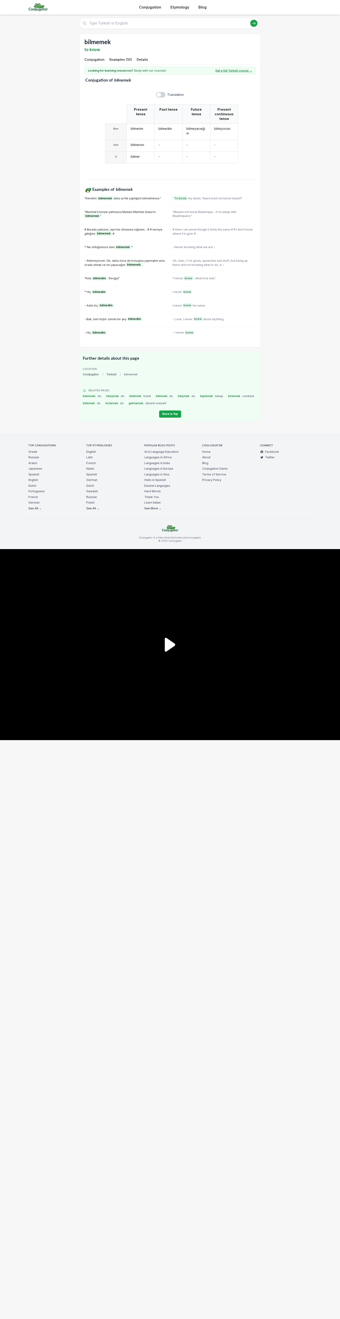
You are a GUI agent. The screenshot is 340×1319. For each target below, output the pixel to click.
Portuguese (36, 491)
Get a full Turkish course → (233, 70)
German (34, 502)
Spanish (33, 474)
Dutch (32, 485)
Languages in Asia (156, 474)
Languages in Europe (158, 468)
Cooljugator (91, 374)
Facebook (272, 451)
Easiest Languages (157, 485)
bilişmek (186, 396)
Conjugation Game (215, 468)
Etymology (179, 7)
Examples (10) (120, 59)
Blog (202, 7)
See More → (152, 508)
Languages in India (157, 463)
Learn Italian (152, 502)
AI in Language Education (161, 451)
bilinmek (164, 396)
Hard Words (152, 491)
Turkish (111, 374)
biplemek (211, 396)
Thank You (151, 497)
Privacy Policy (211, 480)
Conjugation (150, 7)
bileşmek (115, 396)
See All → (35, 508)
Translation (175, 95)
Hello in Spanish (155, 480)
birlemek (241, 396)
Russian (33, 457)
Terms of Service (214, 474)
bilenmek (92, 396)
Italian (90, 468)
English (33, 480)
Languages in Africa (158, 457)
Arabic (32, 463)
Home (206, 451)
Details (142, 59)
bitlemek (92, 403)
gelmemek (147, 403)
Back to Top (170, 414)
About (206, 457)
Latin (89, 457)
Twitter (270, 457)
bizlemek (114, 403)
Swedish (92, 491)
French (33, 497)
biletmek (140, 396)
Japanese (35, 468)
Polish (90, 502)
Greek (32, 451)
